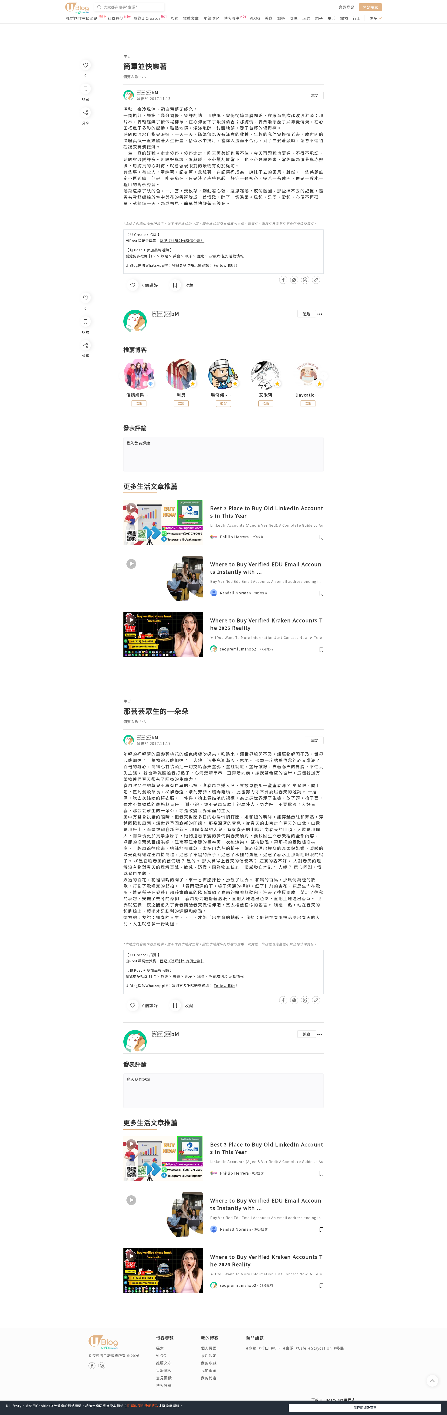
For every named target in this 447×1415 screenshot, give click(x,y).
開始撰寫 (370, 7)
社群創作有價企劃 (82, 18)
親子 (319, 18)
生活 (331, 18)
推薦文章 (191, 18)
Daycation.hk (308, 395)
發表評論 (138, 443)
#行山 (263, 1348)
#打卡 (276, 1348)
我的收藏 (209, 1363)
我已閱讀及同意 (365, 1407)
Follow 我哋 (224, 265)
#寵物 (251, 1348)
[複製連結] (85, 397)
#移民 (339, 1348)
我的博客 (209, 1378)
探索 (174, 18)
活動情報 (236, 255)
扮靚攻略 (216, 255)
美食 (269, 18)
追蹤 (314, 95)
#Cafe (300, 1348)
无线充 (186, 109)
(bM (147, 92)
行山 (357, 18)
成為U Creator (147, 18)
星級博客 (211, 18)
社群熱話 (116, 18)
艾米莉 (265, 395)
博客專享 (232, 18)
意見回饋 (164, 1378)
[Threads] (85, 384)
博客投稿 (164, 1385)
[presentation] (123, 376)
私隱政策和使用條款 (143, 1405)
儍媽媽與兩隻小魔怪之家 (139, 395)
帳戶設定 (209, 1355)
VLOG (255, 18)
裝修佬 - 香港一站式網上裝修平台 (223, 395)
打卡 (152, 255)
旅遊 (281, 18)
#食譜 (288, 1348)
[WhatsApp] (85, 370)
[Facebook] (85, 357)
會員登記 (346, 7)
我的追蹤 (209, 1370)
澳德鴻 (149, 147)
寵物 (344, 18)
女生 (294, 18)
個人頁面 (209, 1348)
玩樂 (306, 18)
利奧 (181, 395)
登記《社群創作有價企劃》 (182, 240)
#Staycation (320, 1348)
